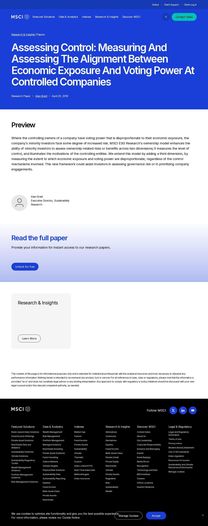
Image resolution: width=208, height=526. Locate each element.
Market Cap (79, 432)
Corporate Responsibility (149, 444)
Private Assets (50, 495)
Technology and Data (147, 470)
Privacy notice (175, 443)
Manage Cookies (128, 515)
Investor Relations (145, 487)
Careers (141, 478)
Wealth (109, 491)
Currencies (111, 436)
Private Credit (112, 457)
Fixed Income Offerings (22, 436)
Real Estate (48, 499)
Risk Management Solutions (24, 482)
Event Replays (144, 457)
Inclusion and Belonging (148, 449)
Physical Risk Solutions (54, 470)
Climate (78, 453)
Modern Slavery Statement (181, 447)
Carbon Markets (50, 461)
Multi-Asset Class (51, 491)
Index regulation (176, 456)
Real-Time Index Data (84, 470)
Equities (46, 483)
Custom (78, 461)
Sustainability (80, 449)
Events (140, 453)
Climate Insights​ (50, 466)
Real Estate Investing (53, 449)
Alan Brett (41, 96)
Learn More (29, 338)
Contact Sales (184, 17)
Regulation (111, 478)
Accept (156, 515)
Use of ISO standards (179, 452)
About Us (141, 436)
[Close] (202, 515)
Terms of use (175, 439)
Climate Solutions (19, 456)
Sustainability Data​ (51, 474)
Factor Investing (50, 457)
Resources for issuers (179, 460)
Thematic (78, 457)
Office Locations (145, 483)
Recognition (143, 466)
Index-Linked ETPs (83, 466)
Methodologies (81, 474)
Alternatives (111, 432)
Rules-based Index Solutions (25, 432)
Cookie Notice (71, 517)
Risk (108, 483)
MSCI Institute (143, 474)
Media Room (143, 461)
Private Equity (112, 461)
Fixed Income (49, 487)
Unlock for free (25, 266)
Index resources (82, 478)
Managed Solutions (52, 444)
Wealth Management (52, 432)
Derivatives (111, 440)
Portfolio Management (53, 440)
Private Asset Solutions (22, 440)
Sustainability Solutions (22, 452)
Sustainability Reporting (54, 478)
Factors (77, 436)
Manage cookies (177, 471)
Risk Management (51, 436)
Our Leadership (144, 440)
